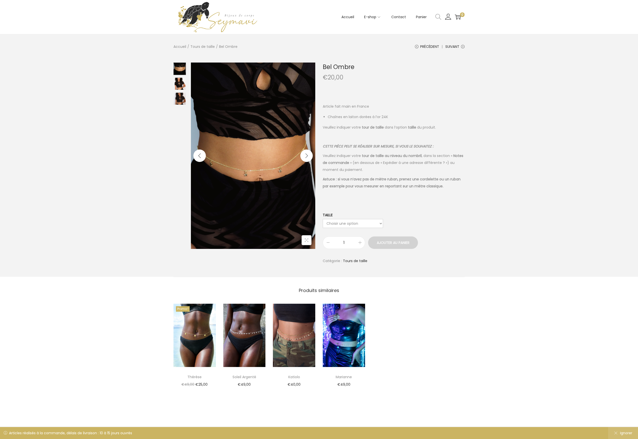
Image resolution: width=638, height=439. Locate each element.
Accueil (179, 46)
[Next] (306, 155)
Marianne (344, 376)
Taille (328, 215)
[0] (458, 17)
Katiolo (294, 376)
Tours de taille (202, 46)
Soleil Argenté (244, 376)
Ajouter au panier (393, 242)
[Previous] (199, 155)
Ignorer (626, 433)
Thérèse (194, 376)
